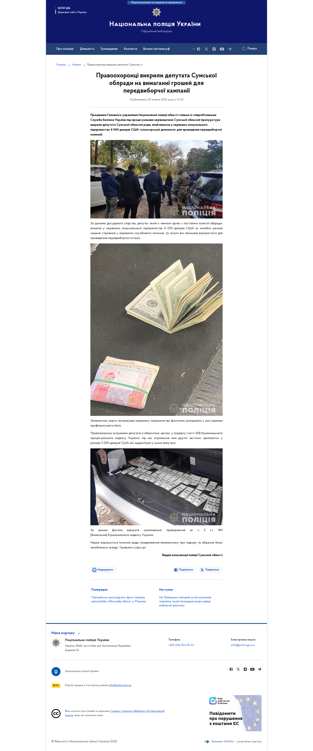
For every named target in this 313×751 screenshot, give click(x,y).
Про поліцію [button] (65, 49)
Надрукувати (105, 569)
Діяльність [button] (87, 49)
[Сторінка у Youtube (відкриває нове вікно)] (222, 49)
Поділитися (186, 569)
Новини (76, 64)
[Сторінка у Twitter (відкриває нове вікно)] (206, 49)
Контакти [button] (130, 49)
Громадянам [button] (109, 49)
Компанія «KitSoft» (223, 741)
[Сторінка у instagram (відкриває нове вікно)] (214, 49)
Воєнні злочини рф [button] (156, 49)
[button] (66, 633)
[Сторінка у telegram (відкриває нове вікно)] (230, 49)
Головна (61, 64)
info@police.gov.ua (243, 645)
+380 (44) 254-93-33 (181, 645)
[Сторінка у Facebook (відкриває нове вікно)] (198, 49)
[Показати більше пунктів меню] (193, 49)
